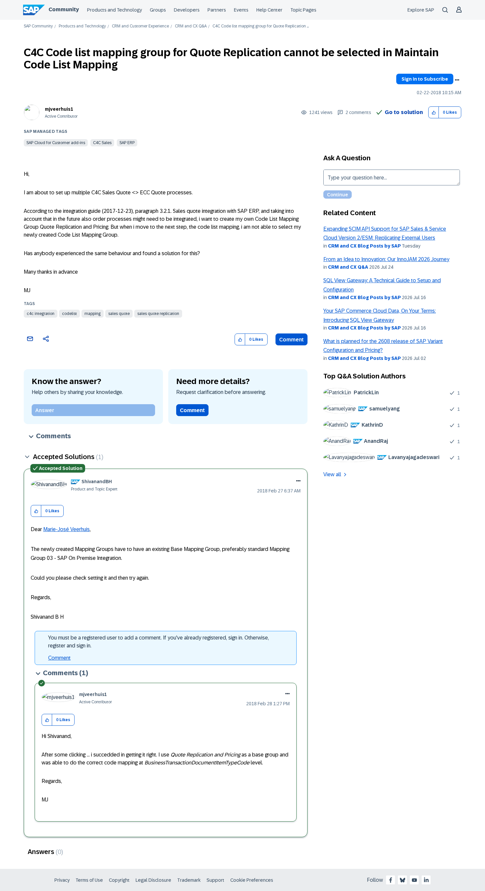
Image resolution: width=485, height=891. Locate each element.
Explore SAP (420, 10)
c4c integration (40, 313)
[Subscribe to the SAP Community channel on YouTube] (414, 880)
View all (332, 474)
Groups (158, 10)
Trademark (189, 880)
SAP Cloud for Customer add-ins (55, 142)
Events (241, 10)
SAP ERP (127, 142)
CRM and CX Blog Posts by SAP (364, 246)
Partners (217, 10)
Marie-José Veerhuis (66, 529)
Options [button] (457, 80)
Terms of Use (89, 880)
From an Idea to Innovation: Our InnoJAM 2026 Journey (386, 259)
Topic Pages (303, 10)
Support (215, 880)
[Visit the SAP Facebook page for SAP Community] (390, 880)
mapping (92, 313)
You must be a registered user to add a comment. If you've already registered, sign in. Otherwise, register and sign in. (158, 641)
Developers (187, 10)
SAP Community (38, 26)
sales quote (119, 313)
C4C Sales (102, 142)
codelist (69, 313)
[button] (434, 112)
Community (63, 9)
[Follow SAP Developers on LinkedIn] (426, 880)
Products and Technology (114, 10)
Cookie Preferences (251, 880)
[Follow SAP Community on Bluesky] (402, 880)
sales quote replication (158, 313)
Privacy (62, 880)
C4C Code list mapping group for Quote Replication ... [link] (260, 26)
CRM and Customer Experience (140, 26)
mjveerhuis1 (59, 109)
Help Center (269, 10)
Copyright (119, 880)
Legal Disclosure (153, 880)
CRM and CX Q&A (191, 26)
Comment (291, 339)
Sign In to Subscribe (425, 79)
